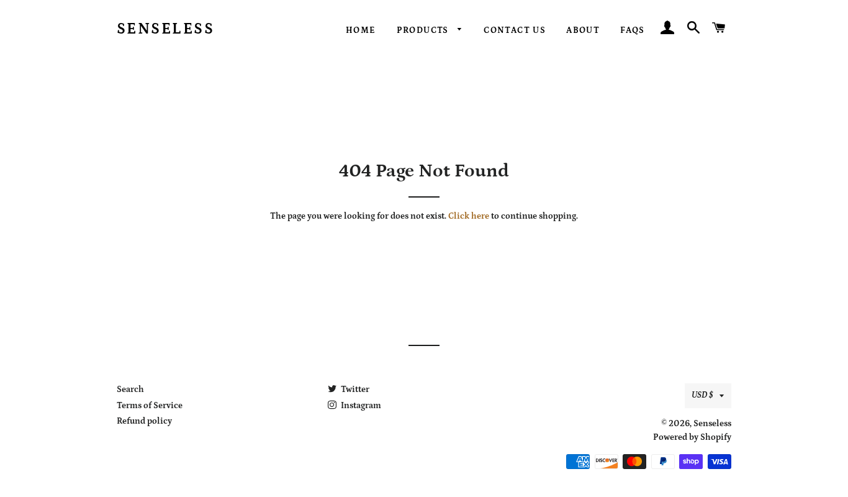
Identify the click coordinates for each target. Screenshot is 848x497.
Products (424, 30)
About (583, 30)
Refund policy (144, 421)
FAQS (632, 30)
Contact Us (515, 30)
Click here (468, 216)
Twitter (354, 389)
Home (361, 30)
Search (130, 389)
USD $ (702, 395)
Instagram (360, 406)
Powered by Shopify (692, 437)
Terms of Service (150, 406)
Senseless (166, 29)
